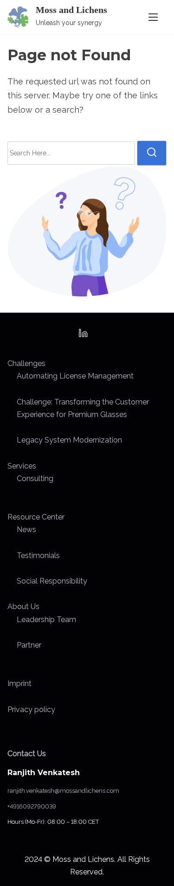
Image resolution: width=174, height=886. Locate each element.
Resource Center (35, 517)
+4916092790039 (31, 806)
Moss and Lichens (71, 10)
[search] (152, 153)
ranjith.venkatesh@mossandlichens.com (63, 790)
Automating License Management (75, 376)
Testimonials (38, 555)
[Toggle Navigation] (153, 17)
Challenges (26, 363)
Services (21, 466)
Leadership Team (46, 619)
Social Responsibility (52, 581)
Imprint (19, 683)
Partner (29, 645)
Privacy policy (31, 709)
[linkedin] (83, 336)
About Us (23, 606)
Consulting (35, 478)
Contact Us (26, 753)
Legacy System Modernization (69, 440)
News (26, 529)
